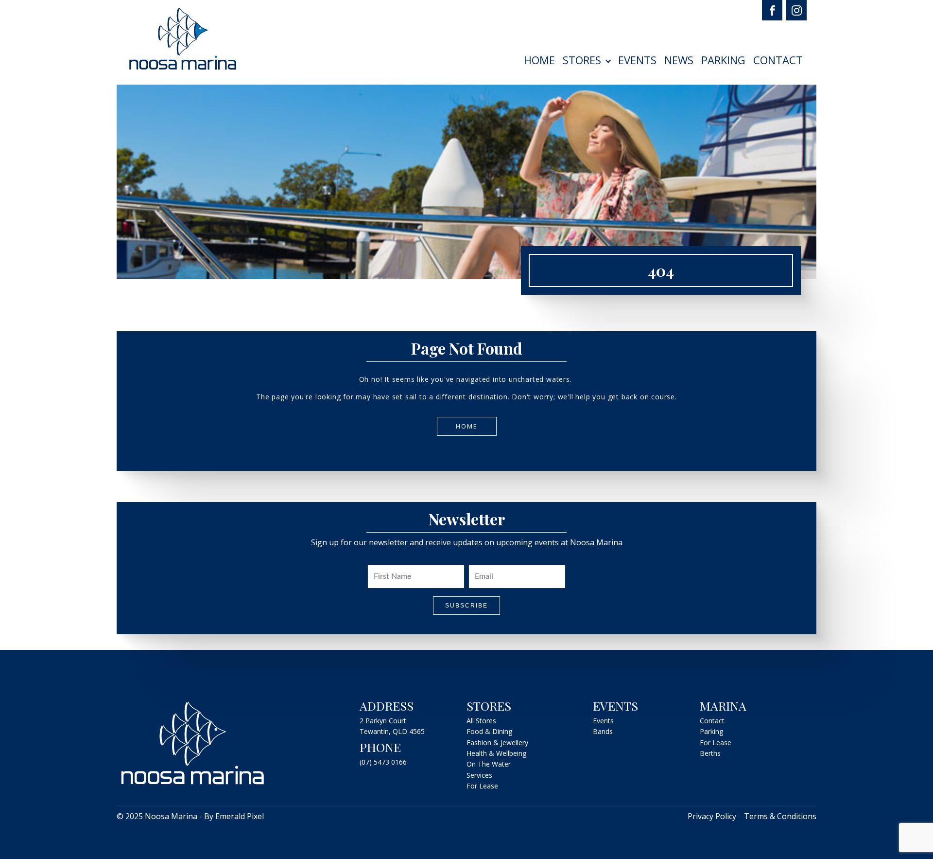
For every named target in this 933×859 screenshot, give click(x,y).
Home (539, 60)
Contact (778, 60)
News (678, 60)
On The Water (488, 764)
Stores (582, 60)
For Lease (482, 785)
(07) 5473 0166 (383, 762)
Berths (710, 753)
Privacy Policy (712, 816)
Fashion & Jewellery (497, 742)
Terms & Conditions (780, 816)
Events (637, 60)
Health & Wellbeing (496, 753)
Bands (603, 731)
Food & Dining (489, 731)
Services (479, 775)
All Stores (481, 720)
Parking (723, 60)
